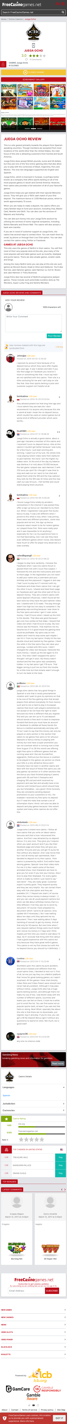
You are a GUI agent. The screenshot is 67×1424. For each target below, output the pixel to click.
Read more (57, 1063)
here (32, 1421)
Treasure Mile (20, 1157)
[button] (62, 1189)
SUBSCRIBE (52, 1290)
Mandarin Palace (22, 1165)
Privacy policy (47, 1410)
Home (4, 19)
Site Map (61, 1410)
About (4, 1410)
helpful (39, 1224)
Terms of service (29, 1410)
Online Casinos (16, 19)
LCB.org (59, 347)
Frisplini (5, 1224)
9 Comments (36, 59)
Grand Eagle (19, 1173)
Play (61, 1157)
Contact (14, 1410)
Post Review (54, 336)
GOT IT (59, 1418)
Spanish (6, 1095)
